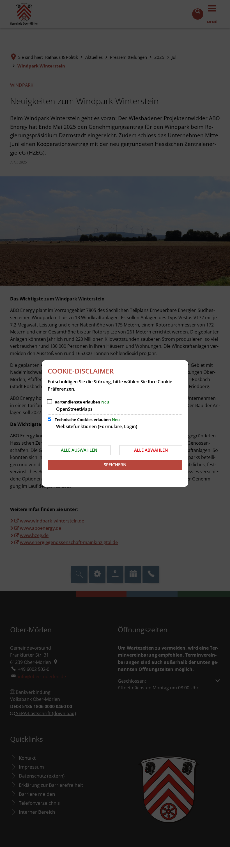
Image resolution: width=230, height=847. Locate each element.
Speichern (115, 464)
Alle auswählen (79, 450)
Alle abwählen (151, 450)
